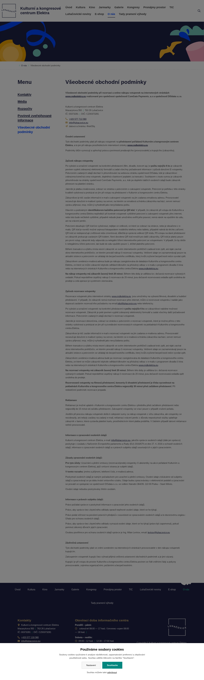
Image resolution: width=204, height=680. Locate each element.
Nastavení (91, 665)
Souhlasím (112, 665)
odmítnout (112, 672)
